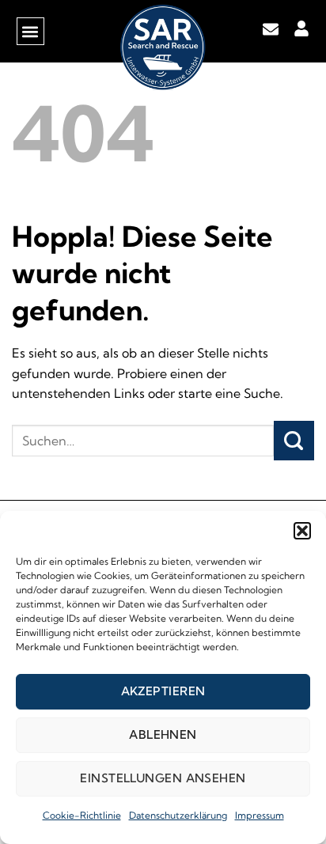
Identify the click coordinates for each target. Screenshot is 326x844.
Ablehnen (163, 734)
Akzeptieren (163, 690)
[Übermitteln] (294, 440)
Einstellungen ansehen (162, 777)
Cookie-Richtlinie (82, 815)
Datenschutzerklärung (178, 815)
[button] (302, 531)
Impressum (259, 815)
